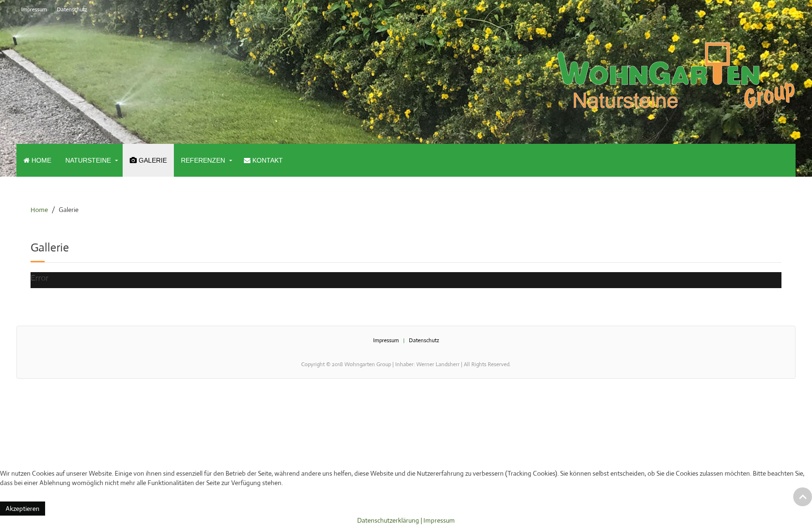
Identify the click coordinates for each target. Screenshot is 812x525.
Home (40, 160)
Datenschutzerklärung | (390, 520)
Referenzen (203, 160)
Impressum (34, 9)
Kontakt (266, 160)
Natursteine (88, 160)
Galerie (152, 160)
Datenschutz (72, 9)
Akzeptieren (22, 508)
